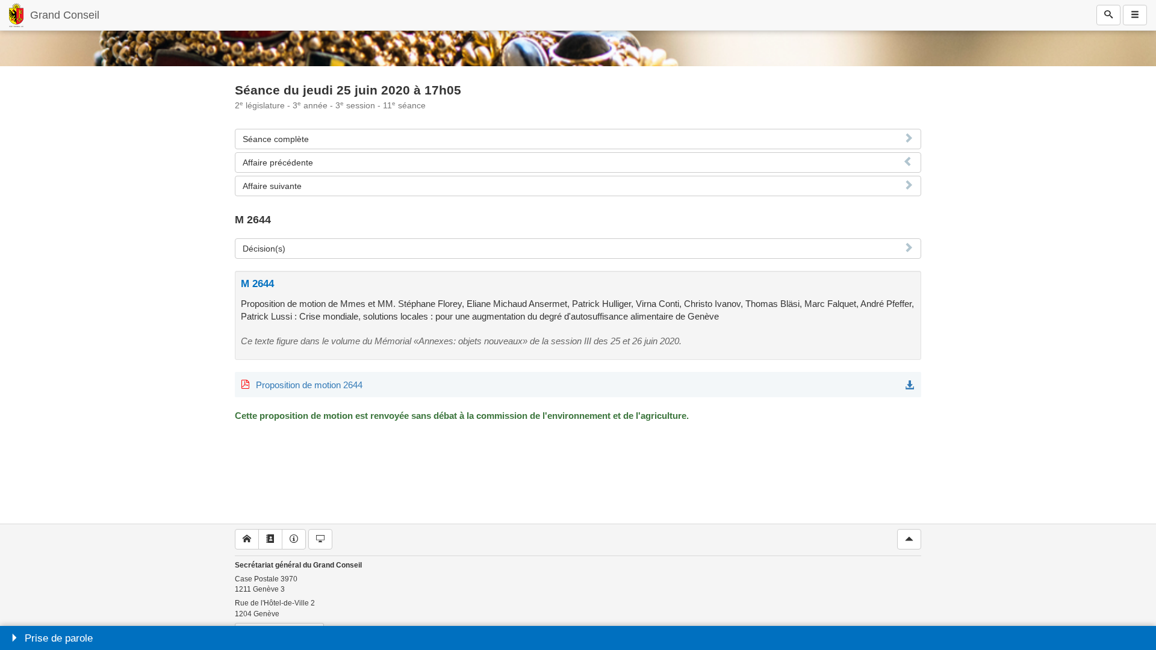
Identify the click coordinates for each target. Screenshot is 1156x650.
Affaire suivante (272, 186)
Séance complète (276, 139)
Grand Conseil (64, 15)
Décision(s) (264, 248)
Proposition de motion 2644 (309, 385)
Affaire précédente (278, 162)
